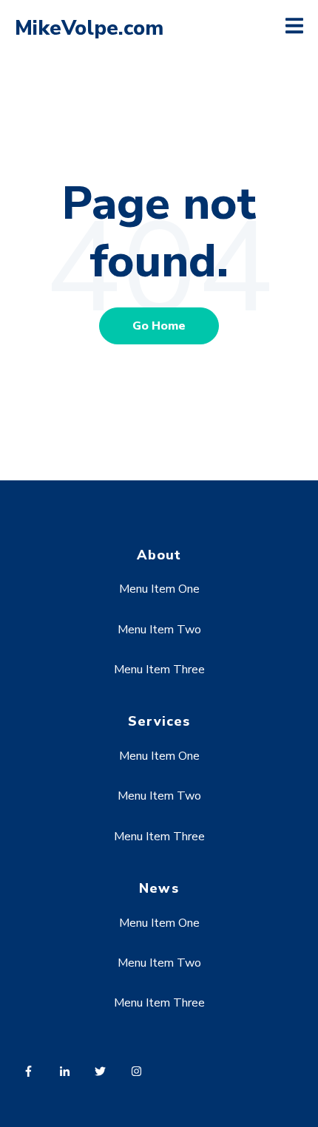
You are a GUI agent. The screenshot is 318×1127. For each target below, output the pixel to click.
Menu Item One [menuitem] (159, 589)
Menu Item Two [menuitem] (159, 630)
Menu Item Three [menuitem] (159, 669)
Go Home (159, 326)
